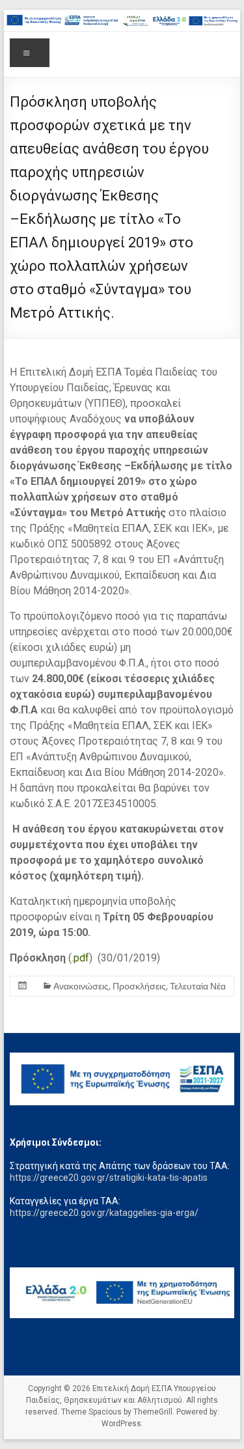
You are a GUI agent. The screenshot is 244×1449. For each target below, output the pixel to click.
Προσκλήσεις (139, 985)
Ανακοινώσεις (81, 985)
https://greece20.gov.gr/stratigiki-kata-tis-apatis (109, 1177)
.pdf (80, 958)
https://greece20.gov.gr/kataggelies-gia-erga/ (104, 1213)
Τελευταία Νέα (198, 985)
